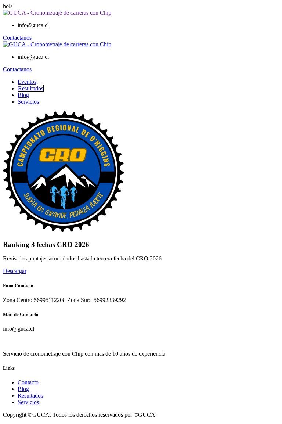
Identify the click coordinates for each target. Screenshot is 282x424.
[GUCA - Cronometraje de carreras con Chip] (57, 13)
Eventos (27, 82)
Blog (23, 95)
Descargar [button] (14, 271)
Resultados (30, 88)
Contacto (28, 382)
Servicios (28, 101)
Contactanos (17, 38)
